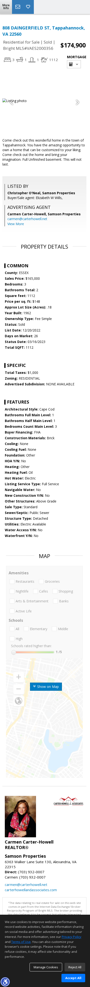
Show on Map (47, 686)
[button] (5, 981)
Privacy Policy (71, 937)
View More (15, 224)
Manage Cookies (46, 967)
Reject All (74, 967)
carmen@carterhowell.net (27, 219)
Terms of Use (21, 942)
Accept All (73, 978)
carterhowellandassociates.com (31, 889)
